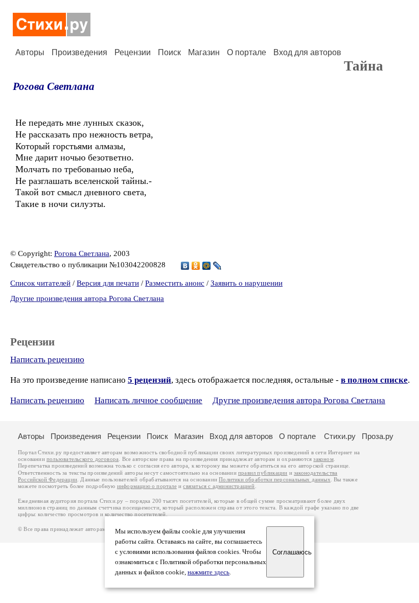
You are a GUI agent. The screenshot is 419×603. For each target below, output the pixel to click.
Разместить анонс (174, 283)
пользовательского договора (82, 459)
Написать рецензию (47, 359)
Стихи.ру (340, 436)
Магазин (204, 52)
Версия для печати (108, 283)
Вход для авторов (307, 52)
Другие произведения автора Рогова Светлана (87, 298)
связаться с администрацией (218, 486)
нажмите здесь (208, 572)
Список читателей (40, 283)
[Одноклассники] (196, 265)
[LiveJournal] (217, 265)
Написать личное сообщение (148, 400)
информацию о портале (147, 486)
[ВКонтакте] (185, 265)
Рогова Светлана (54, 86)
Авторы (29, 52)
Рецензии (132, 52)
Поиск (169, 52)
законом (323, 459)
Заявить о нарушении (247, 283)
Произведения (79, 52)
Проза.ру (377, 436)
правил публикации (262, 473)
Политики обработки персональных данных (275, 479)
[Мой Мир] (206, 265)
